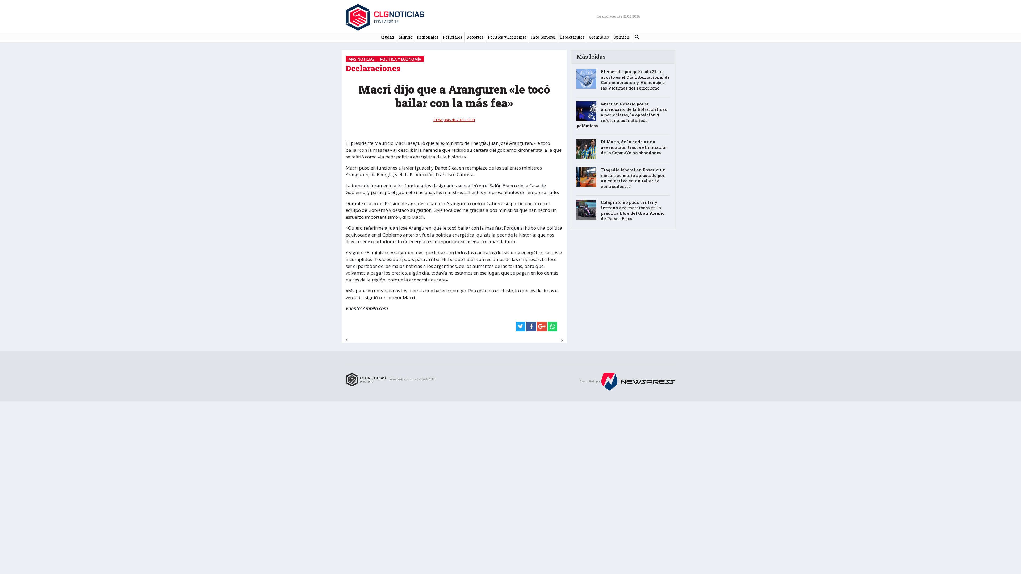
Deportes (475, 37)
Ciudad (387, 37)
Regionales (427, 37)
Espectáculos (572, 37)
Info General (543, 37)
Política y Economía (507, 37)
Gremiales (599, 37)
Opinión (621, 37)
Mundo (405, 37)
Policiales (452, 37)
